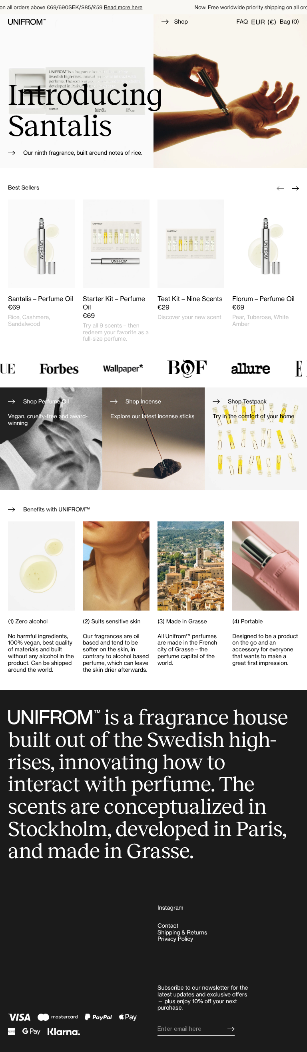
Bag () (289, 21)
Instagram (170, 907)
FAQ (242, 21)
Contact (167, 925)
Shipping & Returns (182, 932)
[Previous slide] (280, 188)
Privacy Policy (175, 939)
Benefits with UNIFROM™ (56, 509)
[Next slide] (295, 188)
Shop (181, 21)
